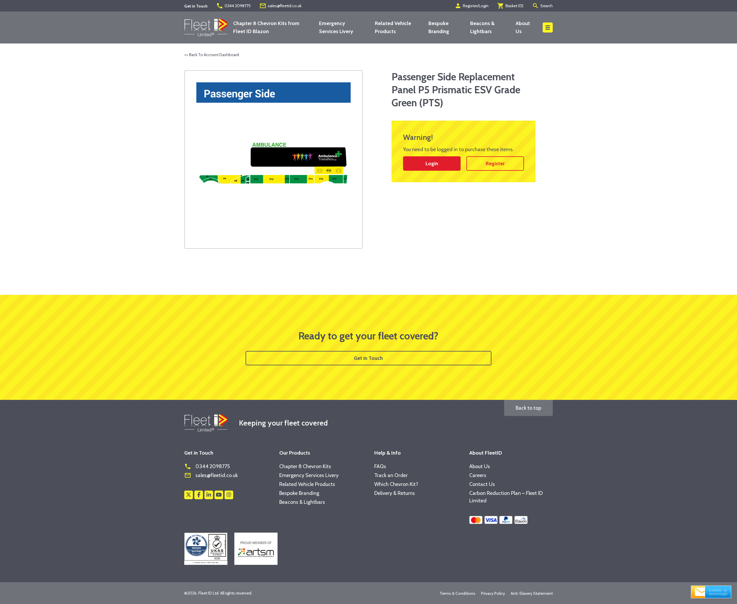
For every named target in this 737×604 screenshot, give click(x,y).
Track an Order (391, 475)
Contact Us (482, 484)
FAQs (380, 466)
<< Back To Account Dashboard (211, 54)
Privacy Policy (493, 593)
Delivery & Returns (394, 493)
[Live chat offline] (711, 591)
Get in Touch (368, 358)
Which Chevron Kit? (396, 484)
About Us (479, 466)
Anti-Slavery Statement (532, 593)
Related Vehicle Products (307, 484)
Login (432, 163)
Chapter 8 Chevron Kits (305, 466)
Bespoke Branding (299, 493)
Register (495, 163)
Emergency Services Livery (309, 475)
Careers (477, 475)
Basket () (510, 5)
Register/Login (472, 5)
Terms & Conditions (457, 593)
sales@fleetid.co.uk (280, 5)
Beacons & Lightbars (302, 502)
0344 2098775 (233, 5)
